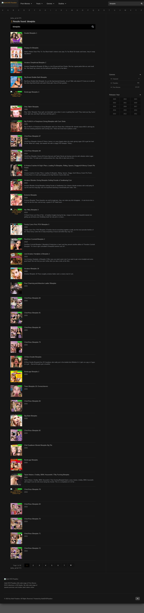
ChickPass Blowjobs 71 (32, 533)
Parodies (115, 83)
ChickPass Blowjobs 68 (32, 151)
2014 (135, 110)
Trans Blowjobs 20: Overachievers (36, 386)
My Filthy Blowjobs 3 (31, 210)
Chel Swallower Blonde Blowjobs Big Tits (38, 445)
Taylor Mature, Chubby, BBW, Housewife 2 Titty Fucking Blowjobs (46, 474)
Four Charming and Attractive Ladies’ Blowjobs (40, 283)
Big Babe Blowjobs (30, 416)
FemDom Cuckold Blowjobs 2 (34, 239)
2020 (135, 103)
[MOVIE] (16, 96)
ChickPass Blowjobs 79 (32, 342)
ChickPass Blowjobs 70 (32, 519)
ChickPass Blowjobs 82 (32, 430)
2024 (125, 99)
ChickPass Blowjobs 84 (32, 298)
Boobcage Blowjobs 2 (31, 371)
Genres (49, 4)
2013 (114, 114)
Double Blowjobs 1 (30, 33)
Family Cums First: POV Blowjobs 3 (36, 224)
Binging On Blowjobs (31, 48)
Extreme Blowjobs (30, 195)
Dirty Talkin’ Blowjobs (31, 107)
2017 (135, 106)
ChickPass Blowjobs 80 (32, 327)
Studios (61, 4)
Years (38, 4)
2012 (125, 114)
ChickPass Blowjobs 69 (32, 504)
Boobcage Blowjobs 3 (31, 92)
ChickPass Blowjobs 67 (32, 136)
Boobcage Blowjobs (31, 460)
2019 (114, 106)
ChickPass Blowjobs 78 (32, 489)
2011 (135, 114)
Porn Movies (25, 4)
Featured (115, 79)
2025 (114, 99)
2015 (125, 110)
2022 (114, 103)
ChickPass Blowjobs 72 (32, 548)
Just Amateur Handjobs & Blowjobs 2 (37, 254)
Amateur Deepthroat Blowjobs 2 (35, 62)
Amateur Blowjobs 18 (31, 268)
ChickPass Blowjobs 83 (32, 401)
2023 (135, 99)
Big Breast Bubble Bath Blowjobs (35, 77)
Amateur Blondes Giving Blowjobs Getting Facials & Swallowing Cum (48, 180)
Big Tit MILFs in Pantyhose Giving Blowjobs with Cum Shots (45, 121)
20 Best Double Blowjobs (32, 357)
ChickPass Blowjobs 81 (32, 313)
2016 (114, 110)
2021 (125, 103)
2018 (125, 106)
